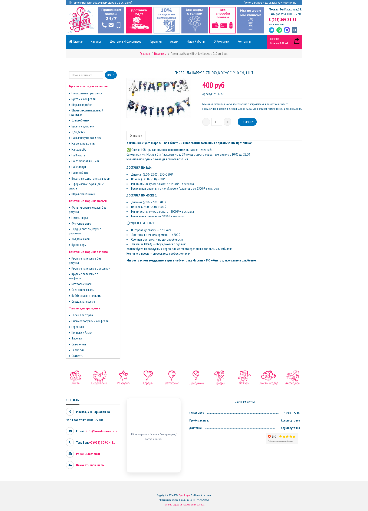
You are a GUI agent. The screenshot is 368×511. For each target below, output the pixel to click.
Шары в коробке (82, 104)
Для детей (78, 132)
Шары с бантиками (83, 194)
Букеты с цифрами (83, 126)
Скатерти (77, 356)
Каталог (96, 41)
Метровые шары (82, 284)
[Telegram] (271, 30)
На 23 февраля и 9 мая (85, 161)
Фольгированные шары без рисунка (87, 209)
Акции (174, 41)
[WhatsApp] (279, 30)
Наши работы (196, 41)
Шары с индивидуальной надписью (86, 112)
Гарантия (156, 41)
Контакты (244, 41)
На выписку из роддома (87, 138)
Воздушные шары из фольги (88, 201)
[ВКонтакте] (294, 30)
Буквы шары (79, 245)
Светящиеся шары (83, 289)
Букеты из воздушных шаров (88, 86)
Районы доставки (88, 454)
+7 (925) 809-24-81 (102, 442)
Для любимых (80, 120)
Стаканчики (79, 344)
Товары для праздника (84, 308)
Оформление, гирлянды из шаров (87, 186)
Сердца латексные (83, 301)
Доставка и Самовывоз (125, 41)
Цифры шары (80, 217)
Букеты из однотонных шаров (91, 178)
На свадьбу (79, 149)
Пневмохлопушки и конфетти (90, 321)
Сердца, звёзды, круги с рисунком (85, 231)
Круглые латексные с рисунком (91, 268)
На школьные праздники (87, 93)
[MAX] (287, 30)
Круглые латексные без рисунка (85, 260)
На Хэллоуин (79, 167)
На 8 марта (78, 155)
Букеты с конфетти (84, 99)
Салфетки (78, 350)
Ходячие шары (81, 239)
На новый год (80, 172)
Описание (136, 135)
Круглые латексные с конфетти (83, 276)
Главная (78, 41)
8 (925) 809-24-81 (282, 19)
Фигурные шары (82, 223)
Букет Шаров (184, 495)
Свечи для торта (82, 315)
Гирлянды (78, 327)
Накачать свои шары (90, 465)
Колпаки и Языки (82, 332)
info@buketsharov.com (101, 431)
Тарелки (77, 338)
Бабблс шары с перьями (86, 295)
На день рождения (83, 143)
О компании (221, 41)
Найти (110, 75)
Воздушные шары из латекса (88, 252)
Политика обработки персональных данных (184, 504)
